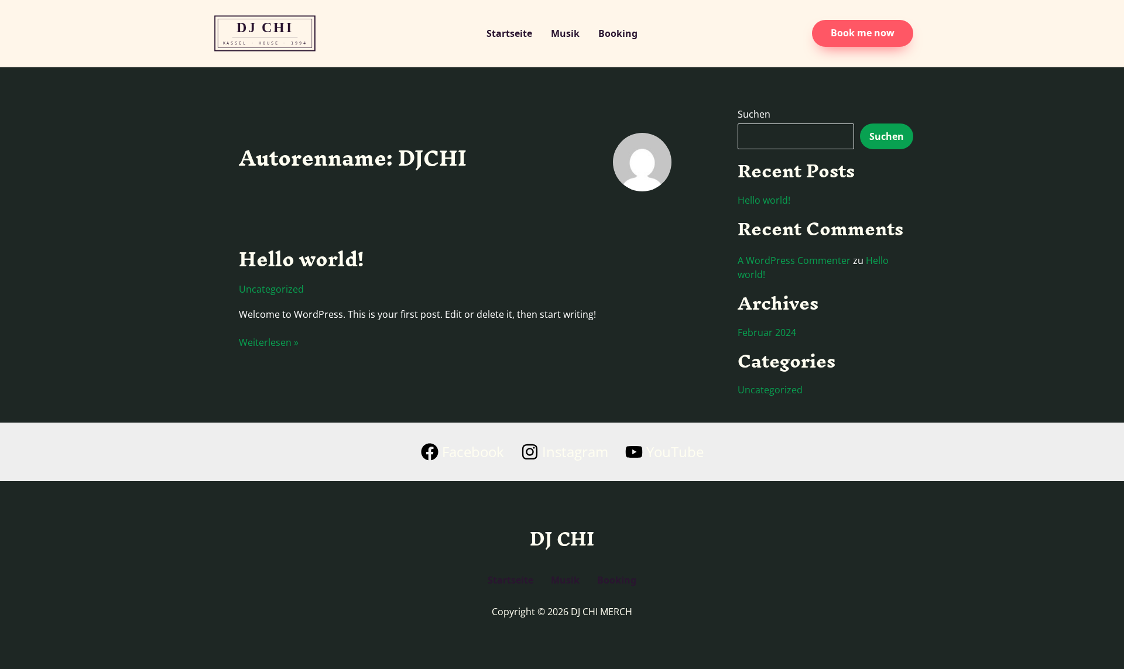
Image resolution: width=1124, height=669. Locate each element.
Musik (565, 33)
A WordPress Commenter (794, 260)
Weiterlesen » (269, 342)
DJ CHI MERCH (278, 33)
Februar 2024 (767, 332)
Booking (618, 33)
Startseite (509, 33)
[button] (862, 33)
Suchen (754, 114)
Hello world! (301, 259)
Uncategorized (271, 289)
